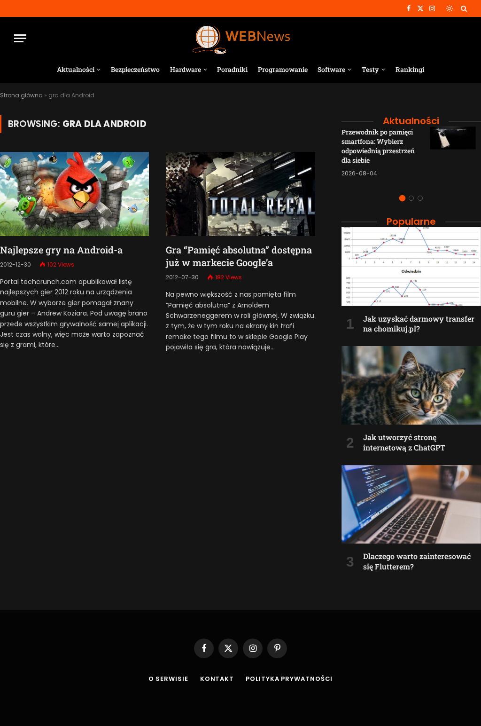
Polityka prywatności (289, 678)
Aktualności (75, 69)
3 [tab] (420, 198)
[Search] (463, 8)
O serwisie (168, 678)
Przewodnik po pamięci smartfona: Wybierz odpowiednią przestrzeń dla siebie (378, 146)
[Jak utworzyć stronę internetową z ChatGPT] (411, 385)
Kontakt (217, 678)
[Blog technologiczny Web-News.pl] (241, 38)
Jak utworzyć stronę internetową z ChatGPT (404, 442)
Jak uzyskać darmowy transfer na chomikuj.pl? (418, 324)
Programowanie (283, 69)
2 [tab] (411, 198)
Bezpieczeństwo (135, 69)
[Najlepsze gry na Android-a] (74, 194)
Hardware (185, 69)
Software (331, 69)
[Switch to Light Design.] (449, 8)
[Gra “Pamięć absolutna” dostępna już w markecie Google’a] (240, 194)
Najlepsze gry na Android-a (61, 250)
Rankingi (410, 69)
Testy (370, 69)
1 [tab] (402, 198)
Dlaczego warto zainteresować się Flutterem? (417, 561)
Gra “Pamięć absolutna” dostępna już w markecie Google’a (239, 256)
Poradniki (232, 69)
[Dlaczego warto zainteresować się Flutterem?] (411, 504)
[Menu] (20, 38)
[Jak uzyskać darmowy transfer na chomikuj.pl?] (411, 266)
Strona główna (21, 95)
